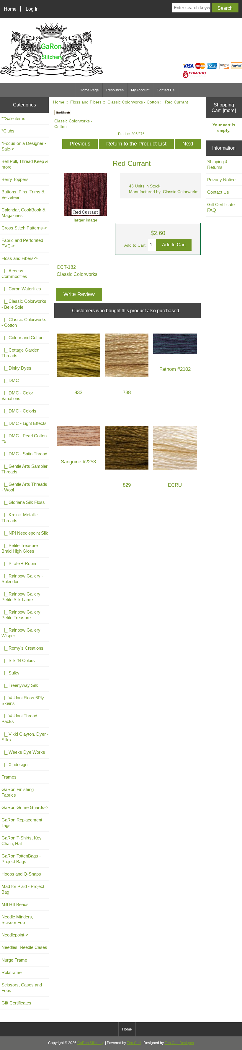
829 (127, 485)
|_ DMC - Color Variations (17, 395)
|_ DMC (10, 380)
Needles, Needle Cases (24, 947)
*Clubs (7, 130)
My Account (140, 90)
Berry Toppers (15, 179)
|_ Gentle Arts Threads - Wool (24, 487)
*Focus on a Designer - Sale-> (23, 146)
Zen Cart (134, 1043)
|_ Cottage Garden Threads (20, 352)
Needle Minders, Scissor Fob (17, 919)
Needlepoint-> (14, 934)
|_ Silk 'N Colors (18, 660)
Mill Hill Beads (15, 904)
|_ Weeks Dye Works (23, 752)
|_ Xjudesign (14, 764)
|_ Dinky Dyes (16, 368)
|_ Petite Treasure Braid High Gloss (19, 548)
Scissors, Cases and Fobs (21, 987)
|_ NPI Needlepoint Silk (24, 532)
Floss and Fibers (86, 102)
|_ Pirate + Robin (18, 563)
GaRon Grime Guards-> (24, 807)
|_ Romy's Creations (22, 648)
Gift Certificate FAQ (221, 207)
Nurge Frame (14, 959)
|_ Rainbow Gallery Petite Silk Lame (20, 596)
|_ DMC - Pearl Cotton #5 (24, 438)
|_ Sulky (10, 672)
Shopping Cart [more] (224, 107)
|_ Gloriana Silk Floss (23, 502)
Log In (32, 9)
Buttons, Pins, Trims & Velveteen (23, 194)
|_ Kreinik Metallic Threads (19, 517)
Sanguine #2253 (78, 462)
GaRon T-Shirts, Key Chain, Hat (21, 840)
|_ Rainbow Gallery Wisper (20, 632)
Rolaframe (11, 972)
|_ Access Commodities (14, 273)
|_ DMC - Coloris (18, 410)
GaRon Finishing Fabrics (17, 792)
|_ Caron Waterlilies (21, 288)
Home (10, 9)
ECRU (175, 485)
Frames (9, 776)
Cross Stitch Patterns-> (24, 227)
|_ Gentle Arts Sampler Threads (24, 469)
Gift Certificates (16, 1002)
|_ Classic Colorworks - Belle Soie (23, 304)
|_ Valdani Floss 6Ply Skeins (22, 700)
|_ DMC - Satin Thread (24, 453)
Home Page (89, 90)
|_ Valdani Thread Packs (19, 718)
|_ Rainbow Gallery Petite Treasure (20, 614)
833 (78, 392)
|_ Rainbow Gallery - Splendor (22, 578)
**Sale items (13, 118)
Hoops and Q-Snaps (21, 873)
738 (127, 392)
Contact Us (165, 90)
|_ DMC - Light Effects (24, 423)
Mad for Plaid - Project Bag (22, 889)
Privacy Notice (221, 179)
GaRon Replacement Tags (21, 822)
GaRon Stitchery (90, 1043)
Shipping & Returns (217, 164)
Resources (115, 90)
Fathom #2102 (175, 369)
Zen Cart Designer (179, 1043)
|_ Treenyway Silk (19, 685)
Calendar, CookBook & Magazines (23, 212)
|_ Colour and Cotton (22, 337)
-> (19, 258)
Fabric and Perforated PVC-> (22, 243)
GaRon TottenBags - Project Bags (21, 858)
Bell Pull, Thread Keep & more (24, 164)
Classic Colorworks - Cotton (133, 102)
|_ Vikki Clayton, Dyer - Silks (24, 737)
